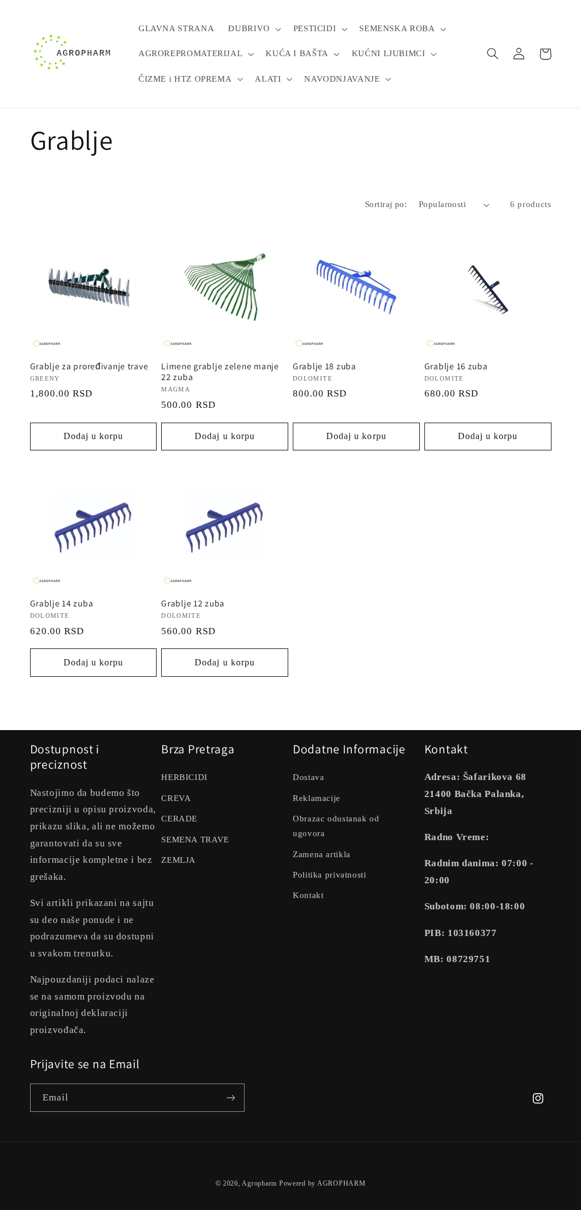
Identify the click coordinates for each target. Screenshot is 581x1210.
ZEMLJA (178, 860)
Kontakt (308, 895)
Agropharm (259, 1183)
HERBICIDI (184, 777)
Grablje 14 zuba (62, 603)
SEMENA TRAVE (195, 839)
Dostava (308, 777)
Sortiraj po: (386, 204)
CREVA (176, 798)
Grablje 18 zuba (324, 366)
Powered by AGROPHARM (322, 1183)
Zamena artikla (322, 854)
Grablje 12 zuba (193, 603)
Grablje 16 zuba (456, 366)
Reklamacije (316, 798)
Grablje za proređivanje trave (89, 366)
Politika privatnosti (330, 874)
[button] (253, 28)
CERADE (179, 818)
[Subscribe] (230, 1097)
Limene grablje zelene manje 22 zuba (220, 372)
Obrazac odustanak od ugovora (336, 826)
